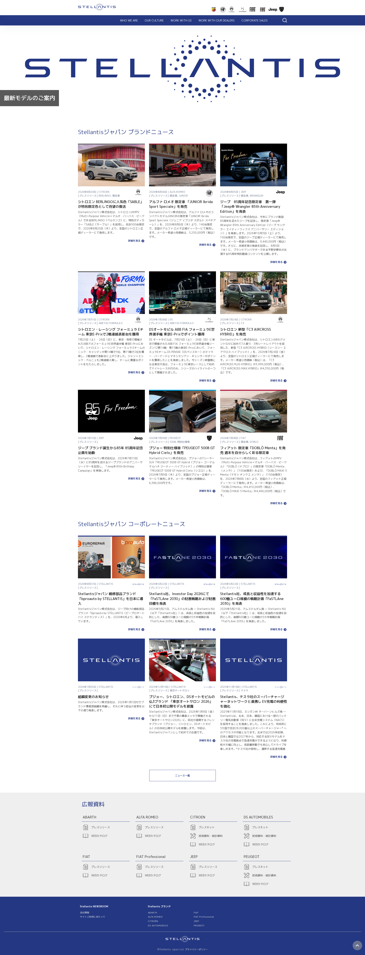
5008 (173, 442)
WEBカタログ (99, 836)
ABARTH (152, 912)
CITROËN (153, 921)
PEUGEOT (199, 925)
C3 (242, 323)
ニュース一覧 (182, 775)
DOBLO (254, 442)
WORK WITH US (181, 20)
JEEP (196, 921)
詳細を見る (134, 241)
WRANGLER (256, 195)
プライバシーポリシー (196, 949)
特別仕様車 (183, 442)
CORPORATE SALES (254, 20)
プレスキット (207, 827)
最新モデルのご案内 (29, 98)
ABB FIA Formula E (111, 323)
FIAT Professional (204, 916)
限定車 (116, 195)
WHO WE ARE (129, 20)
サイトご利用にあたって (92, 916)
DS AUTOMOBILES (158, 925)
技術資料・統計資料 (211, 836)
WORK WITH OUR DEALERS (216, 20)
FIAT (196, 912)
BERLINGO (105, 195)
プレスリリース (100, 827)
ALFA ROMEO (155, 916)
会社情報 (84, 912)
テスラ (244, 690)
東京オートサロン (180, 690)
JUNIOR (183, 195)
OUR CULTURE (154, 20)
